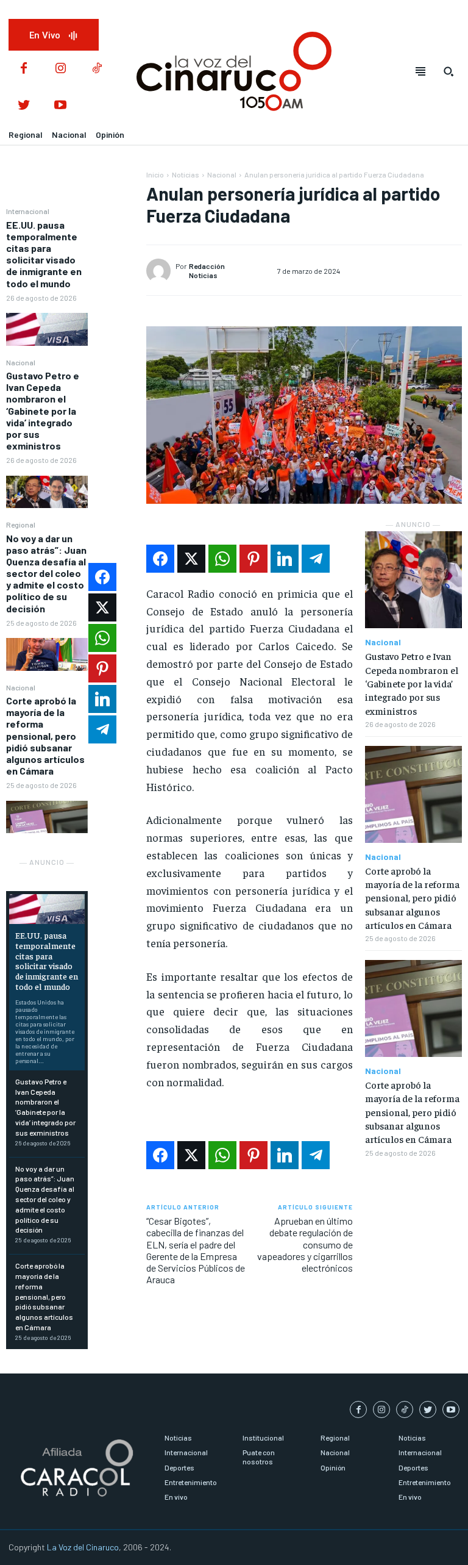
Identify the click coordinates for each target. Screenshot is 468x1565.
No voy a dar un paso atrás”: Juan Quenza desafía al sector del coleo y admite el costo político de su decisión (46, 573)
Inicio (155, 174)
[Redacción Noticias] (160, 271)
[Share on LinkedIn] (285, 559)
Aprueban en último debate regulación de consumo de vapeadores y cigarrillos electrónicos (305, 1244)
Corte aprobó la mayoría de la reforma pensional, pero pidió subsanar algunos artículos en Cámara (45, 735)
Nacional (20, 362)
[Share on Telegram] (316, 559)
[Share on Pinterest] (253, 559)
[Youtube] (60, 105)
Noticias (185, 174)
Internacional (27, 211)
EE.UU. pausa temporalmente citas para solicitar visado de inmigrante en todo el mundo (44, 254)
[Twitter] (24, 105)
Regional (20, 524)
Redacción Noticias (207, 270)
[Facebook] (24, 69)
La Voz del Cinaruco (83, 1547)
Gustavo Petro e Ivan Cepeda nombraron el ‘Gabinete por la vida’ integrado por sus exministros (42, 410)
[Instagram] (60, 69)
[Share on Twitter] (191, 559)
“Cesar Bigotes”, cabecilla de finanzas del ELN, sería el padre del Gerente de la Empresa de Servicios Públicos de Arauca (195, 1250)
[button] (448, 71)
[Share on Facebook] (160, 559)
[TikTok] (97, 69)
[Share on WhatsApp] (222, 559)
